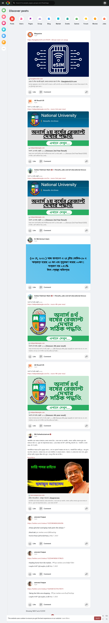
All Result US (39, 100)
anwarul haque (40, 517)
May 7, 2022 (54, 536)
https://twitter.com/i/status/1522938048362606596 (45, 523)
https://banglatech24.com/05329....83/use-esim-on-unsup (48, 40)
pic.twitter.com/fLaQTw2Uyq (64, 593)
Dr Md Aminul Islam (41, 239)
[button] (33, 3)
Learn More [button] (66, 618)
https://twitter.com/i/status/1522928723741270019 (45, 589)
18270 (106, 616)
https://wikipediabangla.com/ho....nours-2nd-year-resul (47, 109)
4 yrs (35, 35)
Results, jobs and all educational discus (70, 170)
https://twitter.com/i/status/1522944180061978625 (45, 558)
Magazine (38, 34)
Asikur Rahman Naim (42, 170)
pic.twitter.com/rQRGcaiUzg (46, 532)
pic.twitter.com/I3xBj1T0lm (64, 563)
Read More (31, 458)
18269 (102, 616)
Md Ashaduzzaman (41, 434)
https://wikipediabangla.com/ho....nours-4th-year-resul (46, 304)
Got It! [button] (98, 618)
